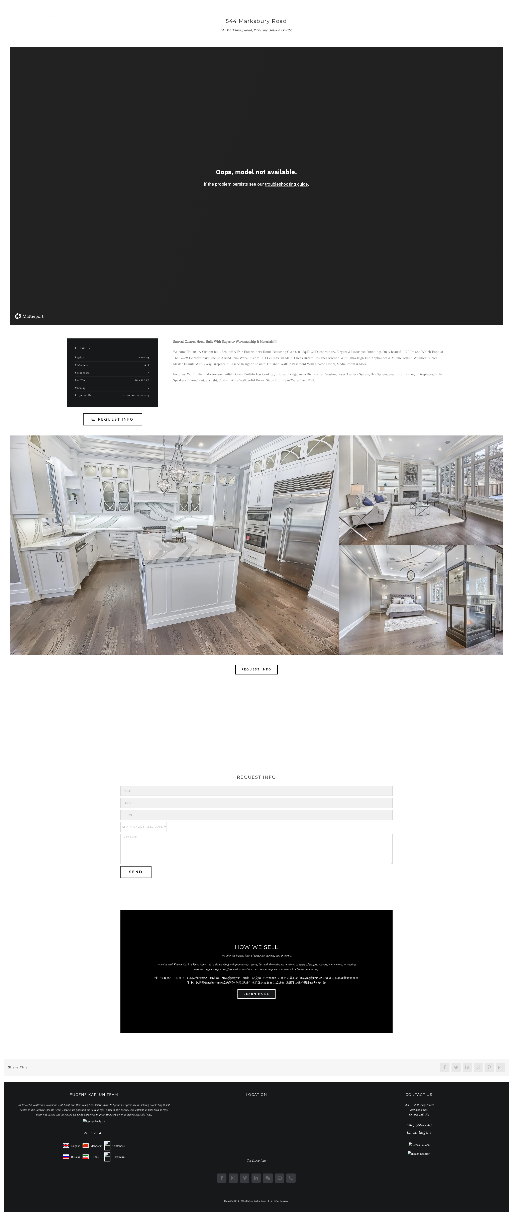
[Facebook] (221, 1178)
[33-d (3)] (421, 546)
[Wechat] (268, 1178)
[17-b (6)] (174, 436)
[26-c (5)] (421, 436)
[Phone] (291, 1178)
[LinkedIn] (256, 1178)
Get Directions (256, 1160)
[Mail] (279, 1178)
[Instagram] (233, 1178)
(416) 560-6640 (419, 1124)
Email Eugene (419, 1132)
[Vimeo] (244, 1178)
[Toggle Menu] (495, 19)
